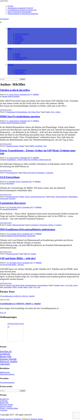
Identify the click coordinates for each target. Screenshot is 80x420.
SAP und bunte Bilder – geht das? (18, 258)
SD (29, 254)
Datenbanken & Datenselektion (16, 112)
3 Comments (49, 173)
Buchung (12, 198)
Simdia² (17, 56)
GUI (34, 287)
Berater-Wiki (5, 356)
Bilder (25, 287)
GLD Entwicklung (10, 177)
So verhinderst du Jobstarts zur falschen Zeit (22, 10)
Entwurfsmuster (42, 285)
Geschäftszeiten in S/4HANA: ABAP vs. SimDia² (20, 304)
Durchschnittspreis (62, 197)
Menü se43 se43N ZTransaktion (33, 173)
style (38, 287)
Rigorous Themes (37, 419)
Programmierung (12, 173)
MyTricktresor (19, 40)
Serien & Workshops (22, 34)
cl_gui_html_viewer (71, 285)
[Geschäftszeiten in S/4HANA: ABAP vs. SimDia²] (17, 296)
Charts (30, 287)
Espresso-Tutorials (21, 58)
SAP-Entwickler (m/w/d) (16, 324)
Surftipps (10, 65)
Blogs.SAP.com (20, 74)
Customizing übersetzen (13, 203)
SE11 (52, 112)
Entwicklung (4, 198)
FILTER (10, 6)
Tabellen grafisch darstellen (15, 90)
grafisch (58, 112)
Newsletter (18, 41)
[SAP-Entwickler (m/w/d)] (15, 333)
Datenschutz (19, 38)
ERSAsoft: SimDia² (8, 361)
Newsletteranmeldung (7, 382)
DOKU (14, 287)
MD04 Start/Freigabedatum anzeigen (20, 116)
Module (21, 146)
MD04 (32, 146)
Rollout (50, 225)
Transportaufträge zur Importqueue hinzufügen (23, 14)
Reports (9, 285)
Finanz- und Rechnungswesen (35, 197)
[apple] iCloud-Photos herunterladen (19, 12)
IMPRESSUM (5, 372)
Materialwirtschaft (12, 146)
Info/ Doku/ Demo (34, 112)
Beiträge (18, 54)
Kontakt (17, 43)
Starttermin (38, 146)
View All (3, 313)
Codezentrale (19, 72)
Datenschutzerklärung (7, 374)
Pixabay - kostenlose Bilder (9, 408)
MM (25, 254)
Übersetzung (43, 225)
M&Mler (36, 94)
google (20, 287)
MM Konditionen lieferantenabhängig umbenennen (27, 229)
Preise (53, 197)
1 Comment (57, 225)
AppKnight (5, 354)
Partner (10, 49)
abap (62, 285)
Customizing (34, 225)
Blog (9, 29)
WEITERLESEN (6, 110)
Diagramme (7, 287)
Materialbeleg (73, 197)
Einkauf (33, 254)
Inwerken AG (6, 351)
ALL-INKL (19, 59)
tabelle (48, 112)
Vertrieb (9, 225)
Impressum (18, 36)
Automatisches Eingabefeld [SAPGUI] (20, 8)
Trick (45, 146)
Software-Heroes (20, 70)
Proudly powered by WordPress (10, 419)
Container (56, 285)
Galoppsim (5, 364)
